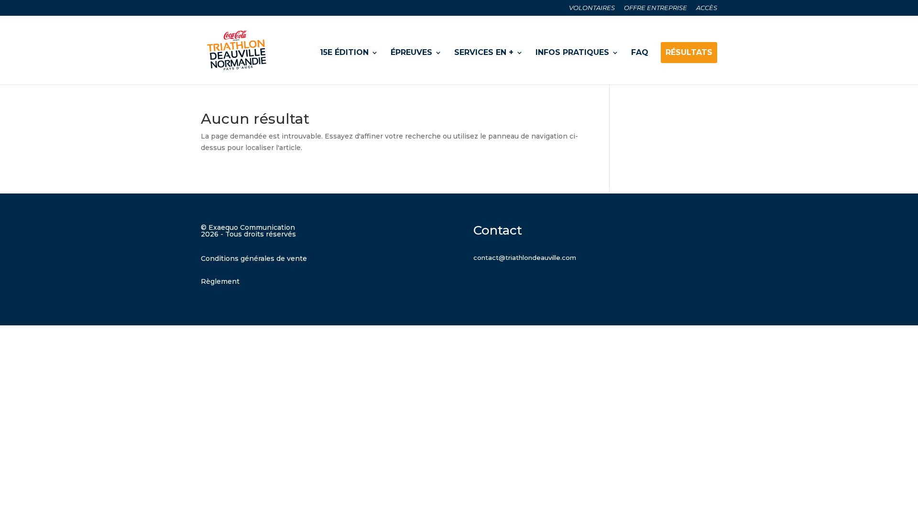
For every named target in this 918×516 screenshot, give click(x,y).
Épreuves (411, 52)
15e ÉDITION (344, 52)
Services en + (484, 52)
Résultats (689, 52)
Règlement (220, 281)
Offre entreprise (655, 8)
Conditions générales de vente (254, 258)
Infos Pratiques (572, 52)
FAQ (639, 52)
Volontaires (592, 8)
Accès (706, 8)
